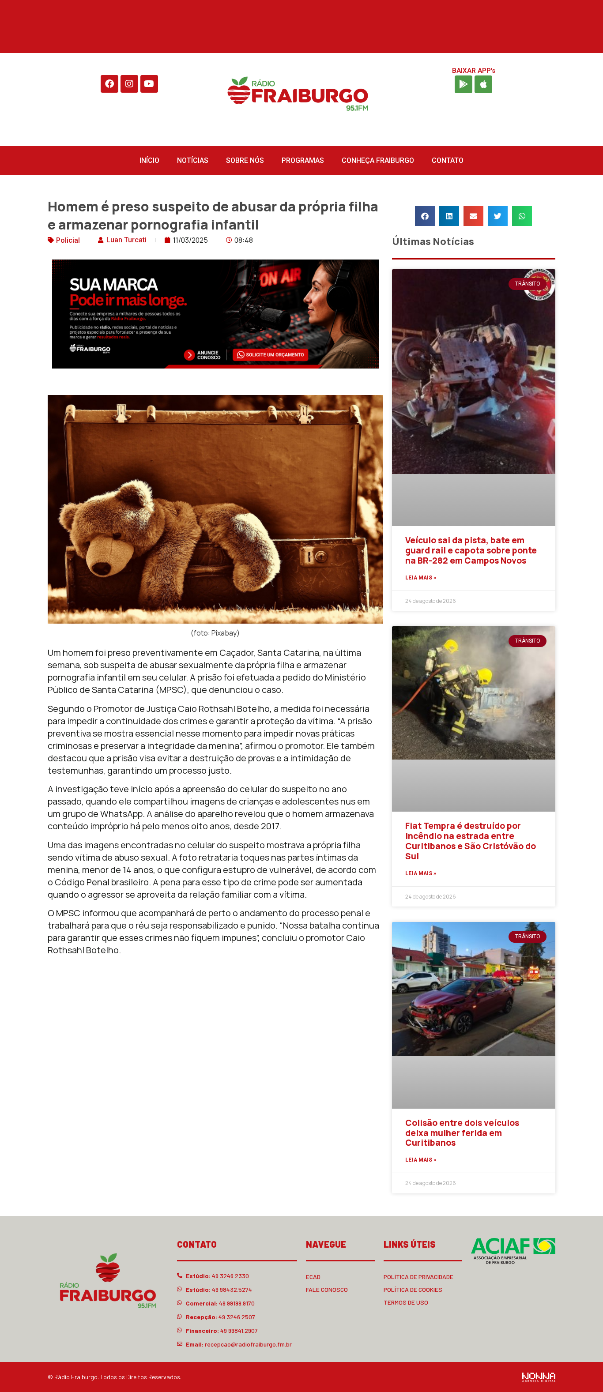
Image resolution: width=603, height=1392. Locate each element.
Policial (68, 240)
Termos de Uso (406, 1302)
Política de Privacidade (418, 1276)
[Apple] (483, 84)
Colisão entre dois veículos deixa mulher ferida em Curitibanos (462, 1133)
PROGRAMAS (303, 160)
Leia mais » (420, 578)
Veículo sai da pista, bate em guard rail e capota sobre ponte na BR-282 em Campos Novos (471, 550)
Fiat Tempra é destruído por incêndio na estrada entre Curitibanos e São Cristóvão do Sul (470, 841)
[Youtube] (149, 84)
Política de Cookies (413, 1289)
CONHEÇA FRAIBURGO (378, 160)
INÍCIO (149, 160)
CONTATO (448, 160)
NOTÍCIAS (192, 160)
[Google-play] (463, 84)
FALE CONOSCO (327, 1289)
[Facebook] (109, 84)
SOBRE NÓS (245, 160)
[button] (425, 216)
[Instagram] (129, 84)
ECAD (313, 1276)
